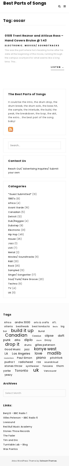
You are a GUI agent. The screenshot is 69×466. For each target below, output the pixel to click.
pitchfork (56, 358)
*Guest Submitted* (20, 194)
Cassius (36, 335)
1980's (11, 198)
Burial (41, 331)
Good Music (12, 349)
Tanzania (47, 366)
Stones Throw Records (16, 431)
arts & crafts (41, 322)
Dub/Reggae (16, 221)
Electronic (14, 45)
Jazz (11, 243)
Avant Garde (16, 207)
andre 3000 (22, 322)
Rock (11, 265)
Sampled (13, 270)
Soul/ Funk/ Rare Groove (23, 279)
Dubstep (13, 225)
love (38, 353)
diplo (28, 340)
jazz (27, 349)
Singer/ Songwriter (19, 274)
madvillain (9, 358)
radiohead (25, 362)
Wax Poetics (10, 449)
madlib (54, 353)
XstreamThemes (48, 460)
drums (28, 345)
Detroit (12, 216)
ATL (54, 322)
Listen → (57, 67)
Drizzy (48, 340)
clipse (49, 336)
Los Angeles (21, 353)
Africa (12, 203)
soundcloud (51, 362)
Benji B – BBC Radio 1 (15, 413)
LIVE (10, 247)
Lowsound (9, 422)
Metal (11, 252)
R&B (10, 261)
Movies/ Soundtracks (42, 45)
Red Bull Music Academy (17, 426)
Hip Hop (13, 234)
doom (39, 340)
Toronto (21, 370)
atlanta (8, 326)
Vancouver (50, 370)
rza (39, 362)
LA (6, 353)
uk (36, 370)
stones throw (13, 366)
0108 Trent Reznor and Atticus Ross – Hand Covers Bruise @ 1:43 (34, 38)
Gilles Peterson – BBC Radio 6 (20, 417)
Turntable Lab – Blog (15, 444)
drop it (12, 344)
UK (9, 292)
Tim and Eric (10, 440)
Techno (12, 283)
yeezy (8, 375)
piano (41, 357)
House (12, 239)
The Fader (9, 435)
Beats (55, 326)
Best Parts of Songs (24, 3)
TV (9, 288)
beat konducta (41, 326)
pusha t (9, 362)
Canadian (14, 212)
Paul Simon (24, 358)
